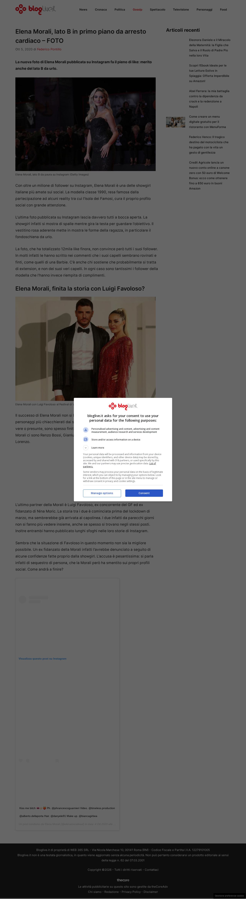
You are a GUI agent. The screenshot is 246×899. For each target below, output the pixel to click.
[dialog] (123, 449)
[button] (123, 447)
